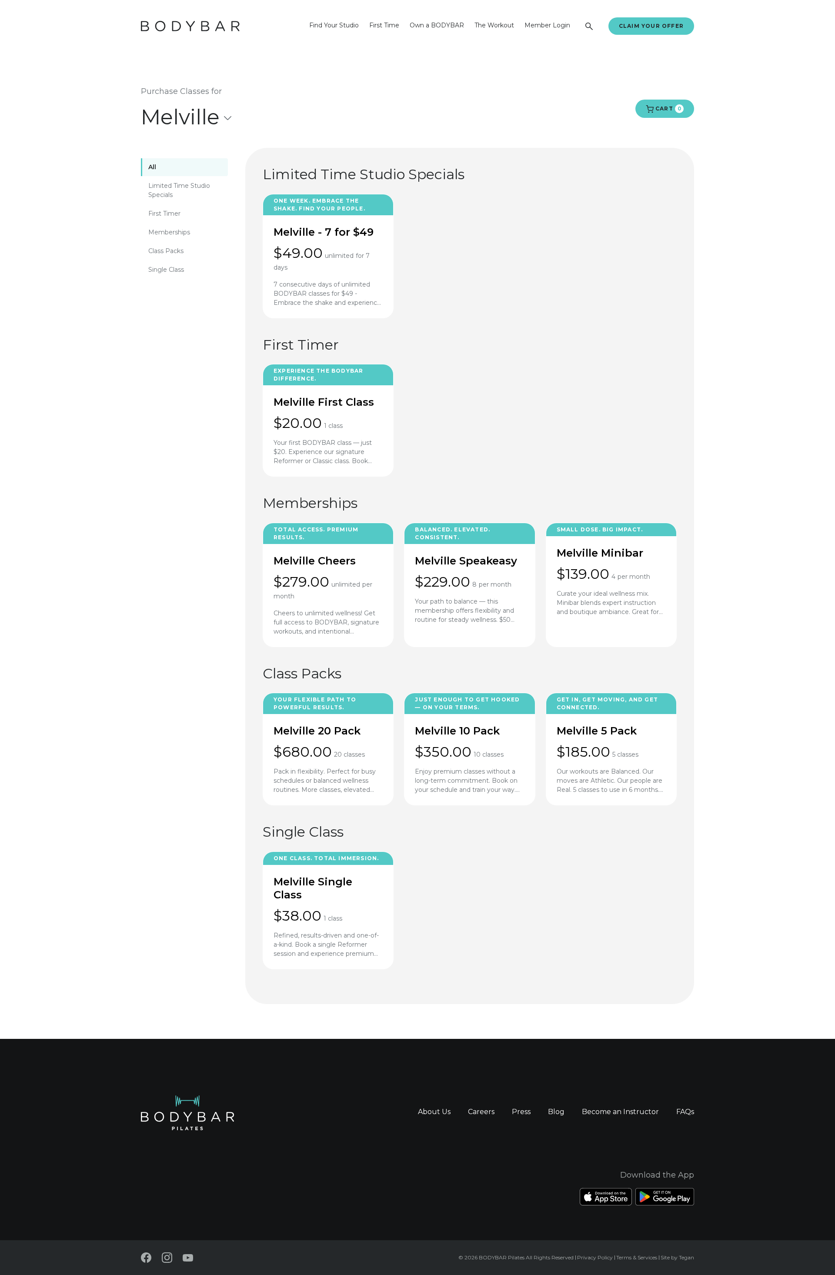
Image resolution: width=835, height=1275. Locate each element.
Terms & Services (636, 1257)
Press (521, 1112)
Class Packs (166, 251)
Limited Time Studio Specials (179, 190)
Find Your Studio (334, 25)
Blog (556, 1112)
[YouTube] (188, 1258)
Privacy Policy (595, 1257)
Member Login (547, 25)
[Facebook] (146, 1257)
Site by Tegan (677, 1257)
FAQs (685, 1112)
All (152, 167)
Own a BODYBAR (437, 25)
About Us (434, 1112)
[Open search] (589, 26)
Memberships (169, 232)
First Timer (164, 213)
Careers (481, 1112)
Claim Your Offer (651, 26)
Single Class (166, 270)
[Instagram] (167, 1257)
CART (667, 108)
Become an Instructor (620, 1112)
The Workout (494, 25)
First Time (384, 25)
